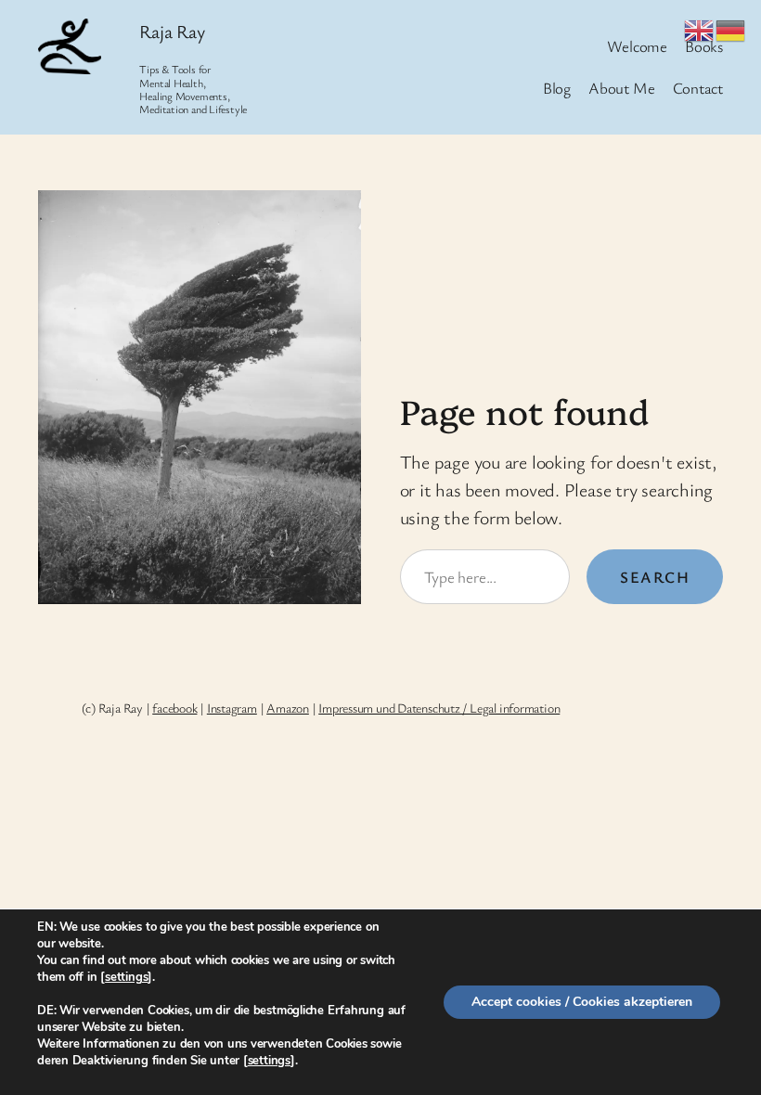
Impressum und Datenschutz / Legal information (439, 707)
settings (126, 977)
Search (655, 576)
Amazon (287, 707)
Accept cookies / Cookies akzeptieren (581, 1002)
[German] (731, 27)
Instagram (232, 707)
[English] (700, 27)
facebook (174, 707)
